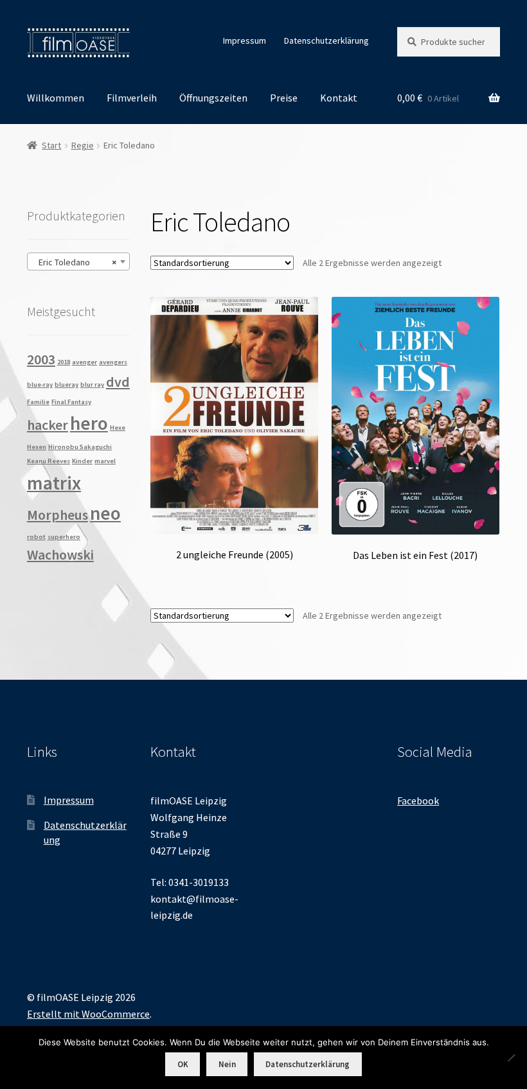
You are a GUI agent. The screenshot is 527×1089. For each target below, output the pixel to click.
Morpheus (57, 515)
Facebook (418, 800)
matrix (54, 483)
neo (105, 513)
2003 (41, 359)
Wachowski (60, 554)
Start (51, 145)
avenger (84, 362)
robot (36, 537)
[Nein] (511, 1057)
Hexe (117, 427)
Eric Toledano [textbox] (74, 262)
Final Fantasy (71, 402)
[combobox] (78, 261)
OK (182, 1064)
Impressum (244, 40)
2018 (63, 362)
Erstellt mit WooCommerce (88, 1013)
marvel (105, 461)
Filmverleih (132, 97)
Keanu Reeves (48, 461)
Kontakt (338, 97)
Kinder (82, 461)
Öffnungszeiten (213, 97)
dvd (118, 382)
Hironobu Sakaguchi (80, 447)
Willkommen (55, 97)
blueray (66, 384)
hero (89, 423)
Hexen (36, 447)
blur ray (92, 384)
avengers (113, 362)
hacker (47, 425)
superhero (64, 537)
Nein (227, 1064)
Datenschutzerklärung (326, 40)
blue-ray (40, 384)
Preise (284, 97)
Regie (82, 145)
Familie (38, 402)
